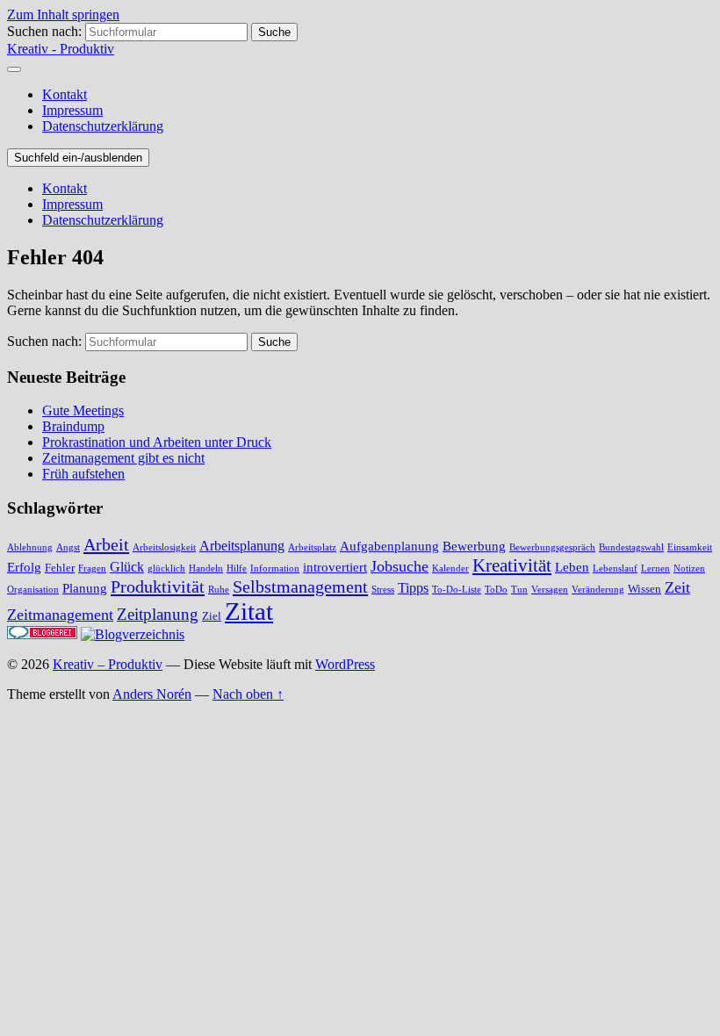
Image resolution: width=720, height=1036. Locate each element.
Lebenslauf (615, 568)
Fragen (92, 568)
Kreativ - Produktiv (60, 48)
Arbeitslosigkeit (164, 547)
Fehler (60, 568)
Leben (572, 567)
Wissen (644, 589)
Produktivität (158, 586)
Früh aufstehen (83, 473)
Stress (382, 589)
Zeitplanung (157, 614)
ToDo (496, 589)
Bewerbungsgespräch (552, 547)
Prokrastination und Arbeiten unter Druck (156, 442)
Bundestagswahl (631, 547)
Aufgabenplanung (389, 546)
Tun (519, 589)
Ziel (211, 616)
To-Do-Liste (456, 589)
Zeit (677, 587)
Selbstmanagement (300, 586)
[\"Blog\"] (132, 634)
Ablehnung (30, 547)
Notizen (689, 568)
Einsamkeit (689, 547)
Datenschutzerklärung (102, 126)
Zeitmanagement (60, 614)
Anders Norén (151, 694)
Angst (68, 547)
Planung (84, 588)
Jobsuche (399, 566)
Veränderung (598, 589)
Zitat (249, 611)
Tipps (413, 588)
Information (274, 568)
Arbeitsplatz (312, 547)
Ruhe (218, 589)
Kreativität (511, 565)
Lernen (655, 568)
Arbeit (106, 544)
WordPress (345, 664)
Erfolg (24, 567)
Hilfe (237, 568)
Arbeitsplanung (241, 546)
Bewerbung (474, 546)
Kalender (450, 568)
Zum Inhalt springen (63, 14)
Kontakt (64, 94)
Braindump (73, 426)
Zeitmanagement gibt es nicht (123, 457)
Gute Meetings (83, 410)
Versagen (549, 589)
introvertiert (335, 567)
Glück (127, 567)
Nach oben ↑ (248, 694)
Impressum (72, 110)
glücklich (166, 568)
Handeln (206, 568)
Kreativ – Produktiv (107, 664)
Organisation (33, 589)
